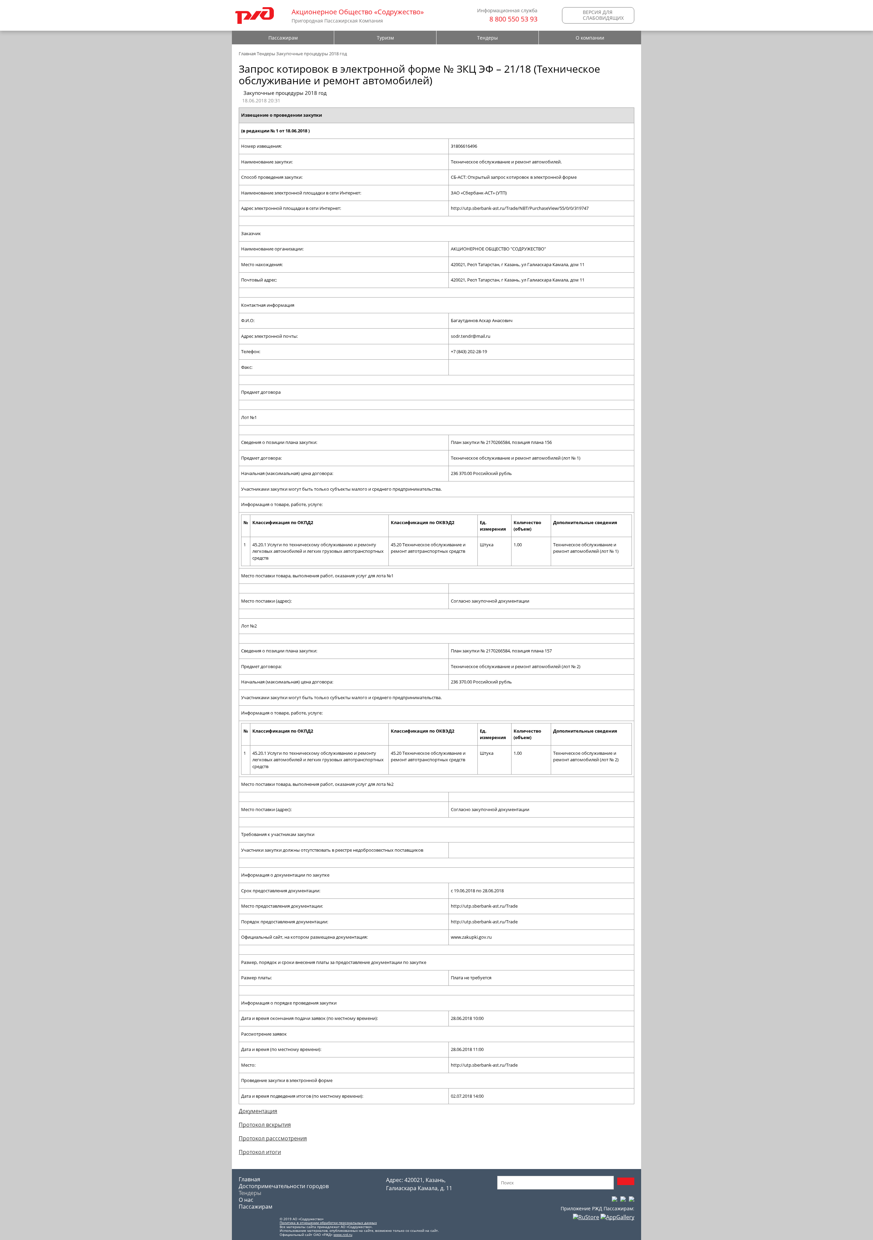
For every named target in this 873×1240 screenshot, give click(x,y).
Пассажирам (283, 37)
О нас (246, 1199)
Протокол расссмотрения (273, 1138)
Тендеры (487, 37)
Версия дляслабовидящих (603, 15)
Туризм (385, 37)
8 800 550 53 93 (513, 19)
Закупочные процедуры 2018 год (311, 54)
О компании (590, 37)
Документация (258, 1111)
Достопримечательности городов (284, 1186)
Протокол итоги (260, 1152)
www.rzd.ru (343, 1234)
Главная (247, 54)
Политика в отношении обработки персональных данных (328, 1222)
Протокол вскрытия (265, 1124)
